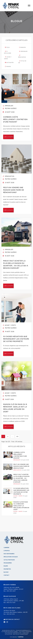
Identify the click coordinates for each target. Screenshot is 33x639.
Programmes (8, 562)
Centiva (20, 636)
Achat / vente (7, 57)
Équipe (6, 566)
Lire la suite (8, 136)
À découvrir (7, 52)
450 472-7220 (11, 602)
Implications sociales (11, 556)
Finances (23, 47)
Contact (6, 575)
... (12, 436)
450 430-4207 (11, 591)
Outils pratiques (9, 559)
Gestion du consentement (20, 634)
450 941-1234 (11, 614)
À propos (7, 550)
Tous (8, 47)
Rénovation (22, 57)
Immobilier (23, 51)
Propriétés (7, 569)
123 (17, 436)
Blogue (6, 572)
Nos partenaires (9, 553)
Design (8, 66)
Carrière (6, 547)
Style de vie (22, 61)
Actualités (10, 62)
